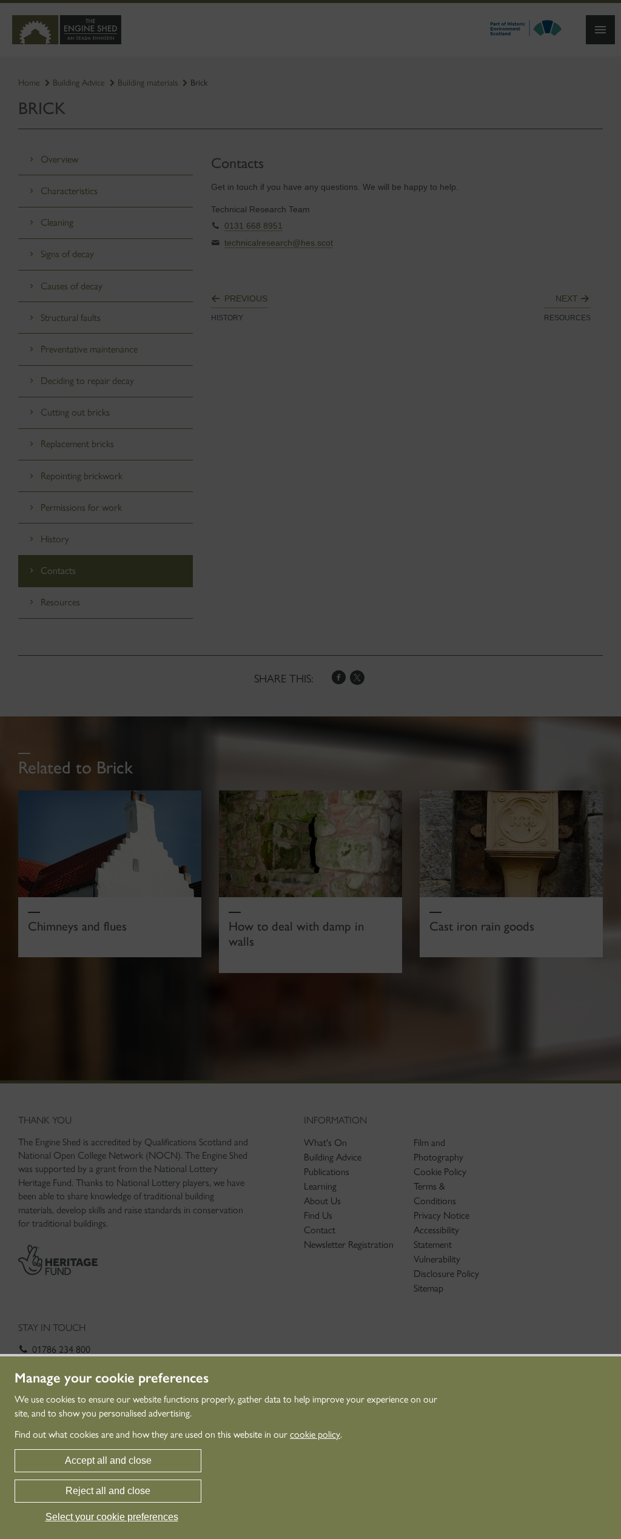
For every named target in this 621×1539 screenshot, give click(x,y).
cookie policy (315, 1434)
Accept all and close (108, 1460)
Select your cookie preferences (111, 1517)
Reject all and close (107, 1491)
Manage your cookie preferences (112, 1378)
